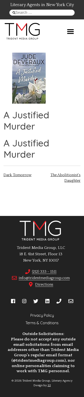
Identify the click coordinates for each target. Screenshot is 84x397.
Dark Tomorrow (18, 175)
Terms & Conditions (42, 323)
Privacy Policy (42, 315)
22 (49, 385)
